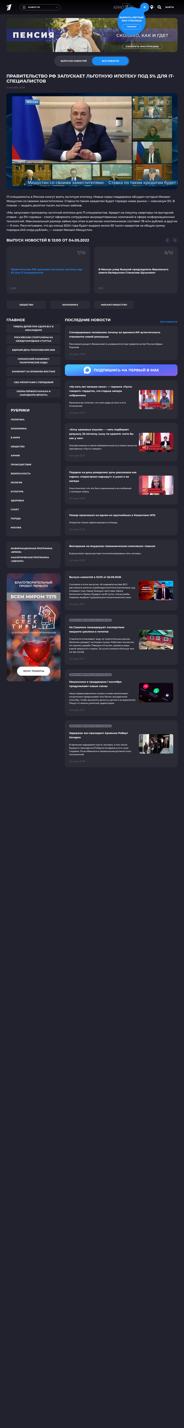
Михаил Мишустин (114, 304)
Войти (169, 7)
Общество (26, 304)
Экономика (70, 304)
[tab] (73, 61)
